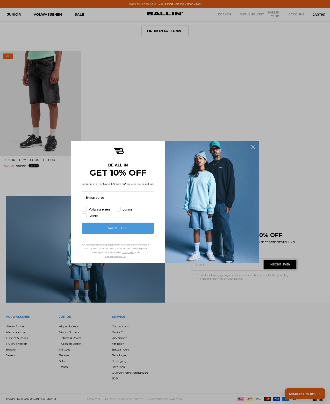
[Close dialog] (253, 147)
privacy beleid (128, 252)
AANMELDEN (118, 228)
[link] (119, 151)
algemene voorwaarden (115, 256)
